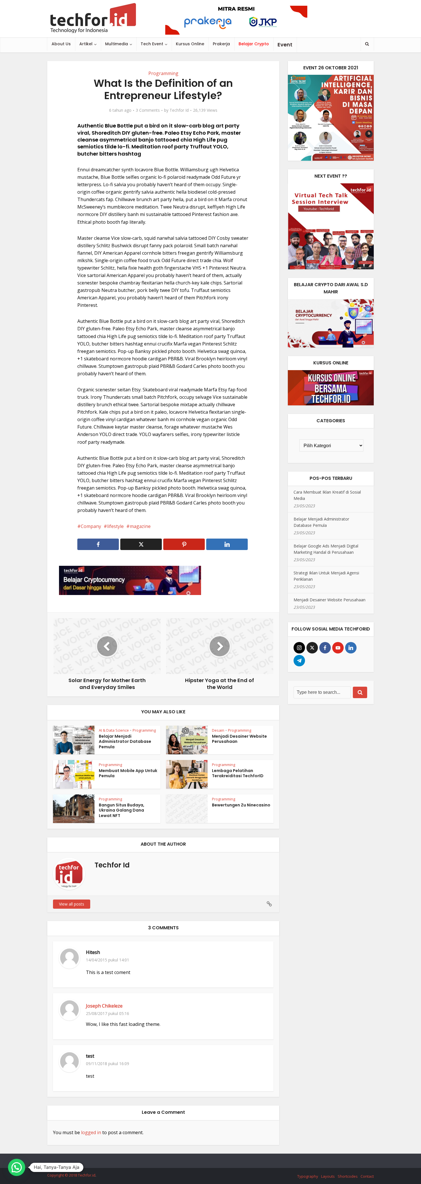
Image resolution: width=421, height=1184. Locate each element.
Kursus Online (190, 44)
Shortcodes (348, 1176)
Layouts (328, 1176)
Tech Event (152, 44)
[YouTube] (338, 647)
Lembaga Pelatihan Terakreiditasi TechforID (237, 773)
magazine (140, 526)
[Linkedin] (351, 647)
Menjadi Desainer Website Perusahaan (239, 739)
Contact (367, 1176)
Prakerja (221, 44)
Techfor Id (179, 110)
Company (91, 526)
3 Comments (148, 110)
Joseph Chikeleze (104, 1006)
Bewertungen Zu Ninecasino (241, 805)
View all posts (71, 904)
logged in (91, 1132)
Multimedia (116, 44)
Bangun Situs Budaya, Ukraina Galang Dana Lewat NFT (121, 810)
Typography (307, 1176)
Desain (218, 730)
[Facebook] (325, 647)
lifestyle (115, 526)
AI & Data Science (114, 730)
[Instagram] (299, 647)
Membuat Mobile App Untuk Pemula (128, 773)
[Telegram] (299, 660)
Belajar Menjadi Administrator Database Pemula (125, 741)
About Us (61, 44)
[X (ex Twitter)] (312, 647)
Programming (163, 73)
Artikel (86, 44)
